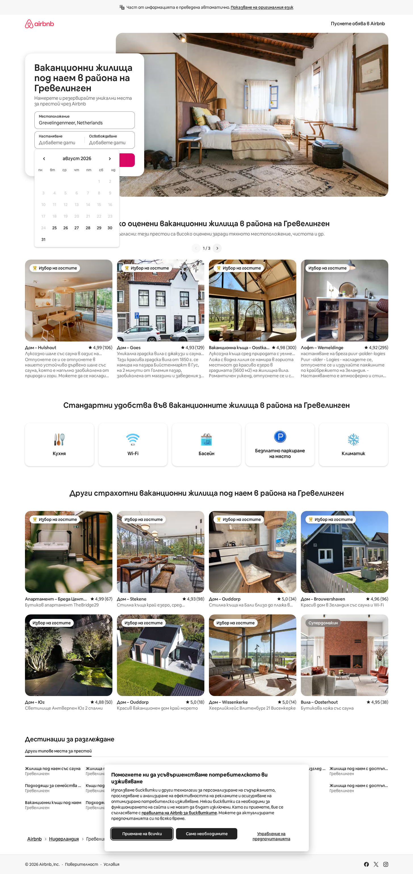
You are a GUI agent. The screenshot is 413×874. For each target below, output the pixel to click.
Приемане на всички (142, 833)
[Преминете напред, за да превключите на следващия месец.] (109, 158)
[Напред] (217, 248)
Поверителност (81, 864)
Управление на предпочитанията (271, 836)
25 (54, 227)
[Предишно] (196, 248)
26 (65, 227)
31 (43, 239)
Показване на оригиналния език (262, 7)
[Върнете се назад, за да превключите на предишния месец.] (44, 158)
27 (76, 227)
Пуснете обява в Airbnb (358, 24)
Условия (112, 864)
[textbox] (59, 142)
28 (88, 227)
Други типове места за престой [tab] (58, 751)
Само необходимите (206, 833)
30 (110, 227)
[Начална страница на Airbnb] (39, 24)
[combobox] (84, 122)
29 (99, 227)
